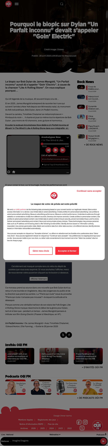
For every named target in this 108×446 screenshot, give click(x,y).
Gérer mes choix (41, 250)
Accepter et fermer (67, 250)
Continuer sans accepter (89, 190)
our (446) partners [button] (19, 209)
